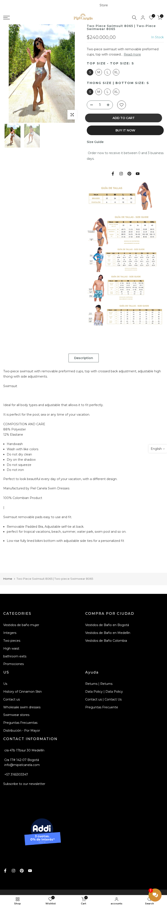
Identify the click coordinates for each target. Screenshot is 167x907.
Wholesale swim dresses (21, 707)
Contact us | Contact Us (103, 699)
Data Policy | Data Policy (104, 692)
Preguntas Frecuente (101, 707)
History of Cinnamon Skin (22, 692)
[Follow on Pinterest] (129, 173)
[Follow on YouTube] (138, 173)
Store (104, 5)
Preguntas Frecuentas (20, 723)
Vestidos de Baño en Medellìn (107, 633)
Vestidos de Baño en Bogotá (107, 625)
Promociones (13, 664)
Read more (132, 54)
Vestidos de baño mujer (21, 625)
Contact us (11, 699)
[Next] (70, 74)
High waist (11, 648)
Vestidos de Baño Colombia (106, 641)
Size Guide (95, 142)
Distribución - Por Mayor (21, 730)
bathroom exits (14, 656)
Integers (9, 633)
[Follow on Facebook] (113, 173)
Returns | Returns (98, 684)
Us (5, 684)
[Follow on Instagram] (121, 173)
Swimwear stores (16, 715)
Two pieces (11, 641)
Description (83, 358)
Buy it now (125, 130)
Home (7, 578)
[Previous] (13, 74)
